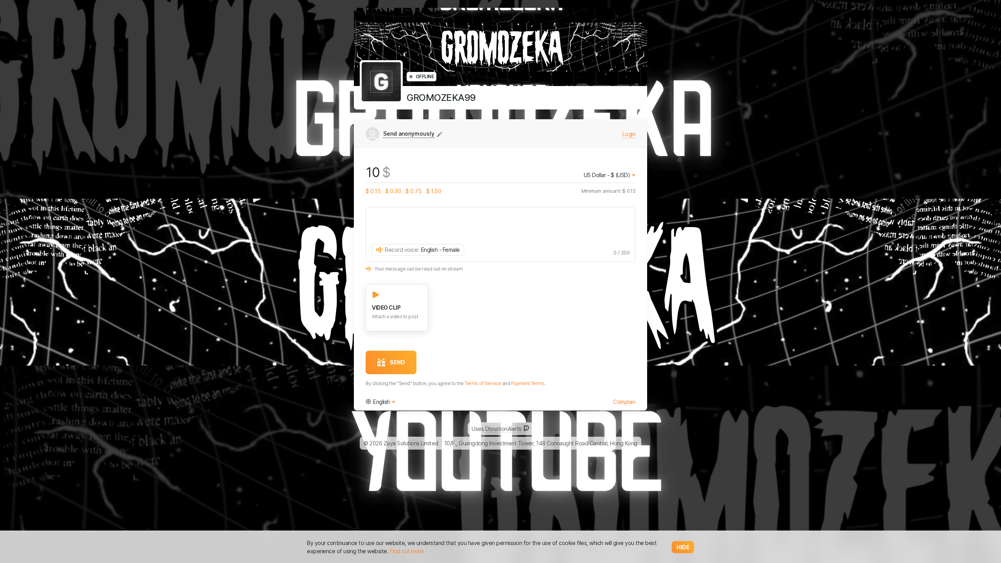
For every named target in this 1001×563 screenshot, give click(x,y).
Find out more (407, 551)
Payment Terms (528, 383)
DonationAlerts (503, 428)
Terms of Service (483, 383)
